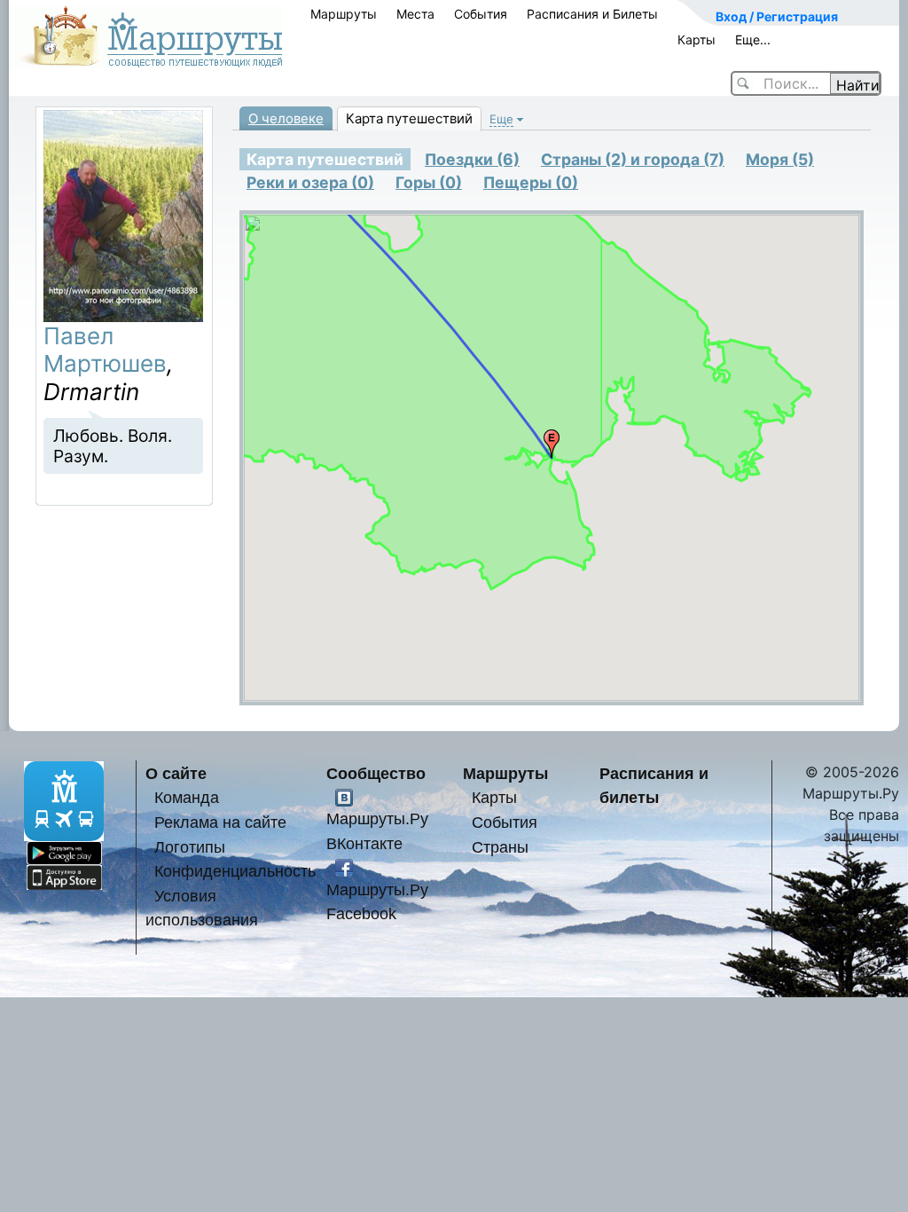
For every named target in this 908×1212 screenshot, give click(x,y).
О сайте (176, 773)
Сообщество (376, 773)
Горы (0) (428, 182)
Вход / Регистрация (777, 16)
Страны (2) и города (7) (632, 159)
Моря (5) (780, 159)
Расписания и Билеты (592, 13)
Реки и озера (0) (310, 182)
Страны (500, 847)
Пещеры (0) (530, 182)
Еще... (753, 39)
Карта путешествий (409, 118)
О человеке (286, 118)
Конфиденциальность (235, 871)
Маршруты (343, 13)
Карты (696, 39)
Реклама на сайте (220, 822)
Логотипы (189, 847)
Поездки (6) (472, 159)
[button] (551, 443)
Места (415, 13)
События (480, 13)
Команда (186, 797)
